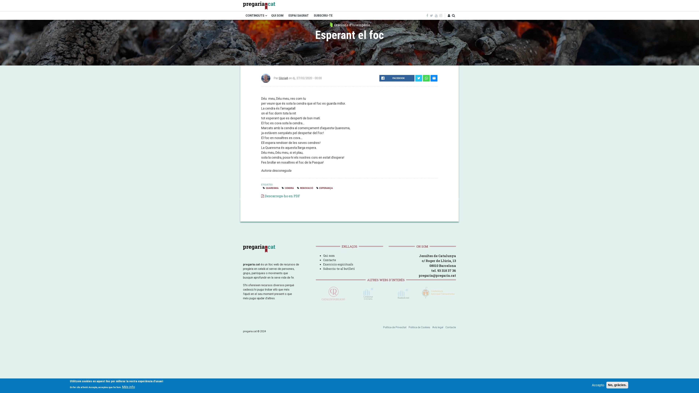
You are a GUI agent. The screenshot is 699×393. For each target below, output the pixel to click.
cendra (289, 188)
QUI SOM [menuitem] (277, 15)
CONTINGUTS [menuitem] (255, 15)
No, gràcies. (617, 385)
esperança (326, 188)
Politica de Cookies (419, 327)
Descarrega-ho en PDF (282, 196)
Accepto (598, 385)
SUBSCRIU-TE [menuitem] (323, 15)
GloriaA (283, 78)
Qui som (329, 255)
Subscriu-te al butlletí (339, 269)
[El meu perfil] (449, 15)
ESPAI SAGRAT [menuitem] (299, 15)
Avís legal (437, 327)
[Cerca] (453, 15)
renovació (306, 188)
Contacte (329, 260)
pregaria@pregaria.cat (437, 275)
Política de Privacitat (394, 327)
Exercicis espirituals (338, 264)
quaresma (272, 188)
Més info (128, 387)
